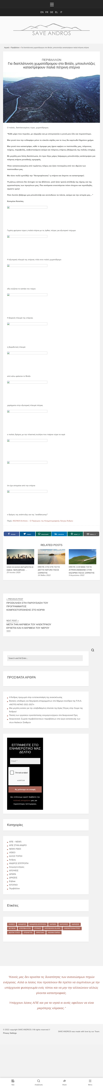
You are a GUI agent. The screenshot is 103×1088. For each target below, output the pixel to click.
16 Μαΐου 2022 (44, 575)
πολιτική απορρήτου (21, 800)
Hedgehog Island (52, 928)
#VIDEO (12, 924)
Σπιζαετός (28, 932)
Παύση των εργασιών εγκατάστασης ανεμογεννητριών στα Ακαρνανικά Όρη (43, 715)
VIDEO (12, 852)
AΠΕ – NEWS (15, 842)
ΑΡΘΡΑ (12, 874)
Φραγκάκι (40, 932)
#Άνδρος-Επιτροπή (38, 924)
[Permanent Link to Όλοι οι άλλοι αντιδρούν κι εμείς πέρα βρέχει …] (20, 564)
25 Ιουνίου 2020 (13, 572)
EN (42, 12)
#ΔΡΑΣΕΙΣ (75, 924)
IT (61, 12)
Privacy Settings (10, 1033)
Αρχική (6, 48)
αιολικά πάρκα (54, 932)
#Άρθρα (53, 924)
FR (46, 12)
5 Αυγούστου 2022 (76, 575)
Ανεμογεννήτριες (16, 867)
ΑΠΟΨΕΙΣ (13, 870)
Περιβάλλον (15, 48)
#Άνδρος (22, 924)
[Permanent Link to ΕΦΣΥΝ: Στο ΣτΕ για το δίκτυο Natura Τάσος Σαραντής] (51, 564)
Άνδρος (12, 860)
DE (51, 12)
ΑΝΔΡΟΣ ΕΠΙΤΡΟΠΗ (18, 863)
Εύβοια (12, 881)
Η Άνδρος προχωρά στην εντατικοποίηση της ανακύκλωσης (35, 697)
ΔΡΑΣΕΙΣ (13, 877)
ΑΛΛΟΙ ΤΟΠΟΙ (15, 856)
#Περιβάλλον (25, 928)
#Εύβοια (12, 928)
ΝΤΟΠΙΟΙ (13, 885)
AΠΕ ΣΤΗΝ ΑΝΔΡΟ (18, 845)
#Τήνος (37, 928)
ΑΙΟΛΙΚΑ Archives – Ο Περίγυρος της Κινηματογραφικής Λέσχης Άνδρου (43, 521)
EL (56, 12)
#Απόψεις (64, 924)
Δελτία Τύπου (14, 932)
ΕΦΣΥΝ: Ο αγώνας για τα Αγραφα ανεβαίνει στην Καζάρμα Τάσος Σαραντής (82, 570)
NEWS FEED (15, 849)
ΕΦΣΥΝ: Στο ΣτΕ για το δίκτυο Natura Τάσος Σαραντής (49, 570)
